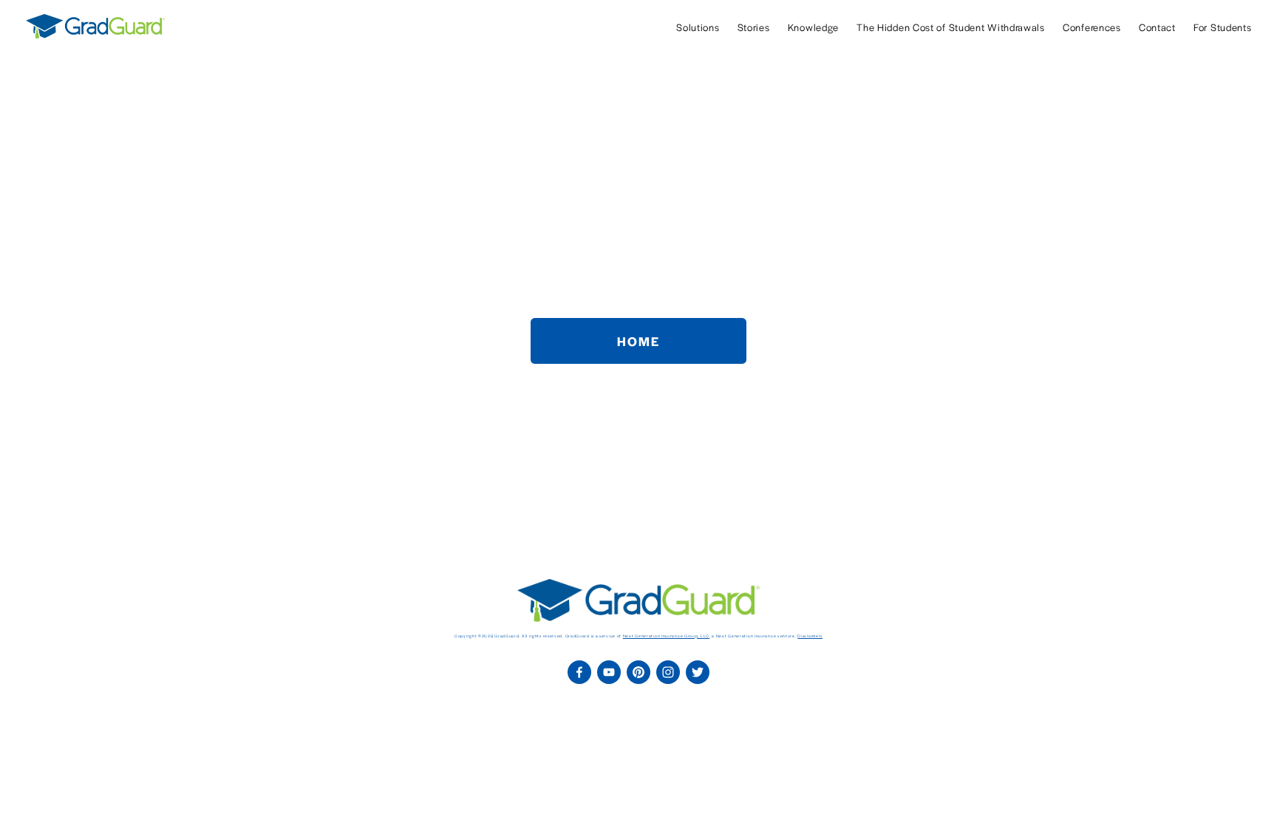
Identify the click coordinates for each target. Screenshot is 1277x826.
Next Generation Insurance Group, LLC (666, 636)
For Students (1222, 27)
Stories (754, 27)
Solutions (697, 27)
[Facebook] (579, 672)
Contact (1157, 27)
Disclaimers (810, 636)
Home (638, 341)
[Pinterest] (638, 672)
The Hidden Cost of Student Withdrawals (951, 27)
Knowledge (813, 27)
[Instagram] (668, 672)
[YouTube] (609, 672)
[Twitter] (697, 672)
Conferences (1092, 27)
